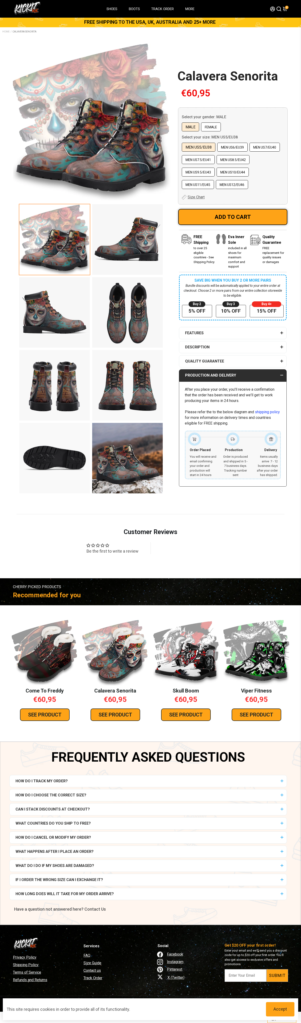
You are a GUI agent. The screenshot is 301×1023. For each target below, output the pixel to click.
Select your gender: (204, 117)
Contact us (92, 970)
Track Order (92, 978)
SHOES (112, 9)
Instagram (175, 962)
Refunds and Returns (30, 980)
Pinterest (174, 969)
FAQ (86, 955)
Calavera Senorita (228, 76)
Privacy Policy (24, 957)
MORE (189, 9)
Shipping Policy (26, 965)
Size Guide (92, 963)
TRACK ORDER (162, 9)
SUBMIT (277, 975)
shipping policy (267, 412)
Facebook (175, 954)
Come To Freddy (45, 691)
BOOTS (134, 9)
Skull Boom (186, 691)
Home (6, 31)
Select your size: (210, 137)
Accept (280, 1009)
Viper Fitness (256, 691)
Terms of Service (27, 972)
